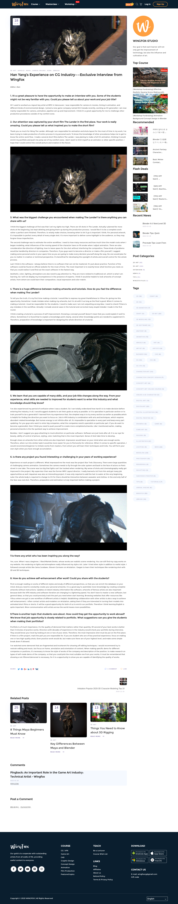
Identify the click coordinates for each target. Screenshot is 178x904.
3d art (13, 70)
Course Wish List (100, 854)
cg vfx (140, 366)
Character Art (144, 371)
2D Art (136, 262)
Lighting (141, 447)
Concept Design (68, 864)
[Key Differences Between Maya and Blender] (68, 737)
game (158, 424)
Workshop (71, 3)
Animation (142, 337)
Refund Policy (99, 876)
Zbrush (56, 70)
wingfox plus (139, 280)
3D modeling (143, 319)
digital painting (144, 418)
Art (157, 342)
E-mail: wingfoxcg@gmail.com (144, 874)
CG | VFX (64, 851)
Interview (137, 270)
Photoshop (143, 458)
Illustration (143, 441)
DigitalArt (142, 406)
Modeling (142, 453)
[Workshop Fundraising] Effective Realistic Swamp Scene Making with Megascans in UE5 (148, 92)
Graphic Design (67, 861)
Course (34, 4)
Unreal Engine (39, 70)
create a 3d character (147, 395)
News (135, 273)
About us (97, 873)
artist (140, 348)
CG (139, 360)
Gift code (135, 877)
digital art (143, 400)
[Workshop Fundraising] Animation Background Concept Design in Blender (150, 117)
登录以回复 (14, 784)
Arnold (21, 70)
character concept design (150, 377)
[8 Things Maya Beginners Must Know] (28, 722)
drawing (141, 424)
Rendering (142, 464)
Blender (141, 354)
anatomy (141, 331)
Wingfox (142, 493)
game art (141, 429)
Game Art (65, 854)
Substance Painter (146, 476)
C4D (158, 354)
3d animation (143, 308)
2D (139, 296)
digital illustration (147, 412)
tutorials (157, 482)
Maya (28, 70)
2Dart (154, 296)
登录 (29, 807)
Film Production (68, 871)
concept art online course (150, 389)
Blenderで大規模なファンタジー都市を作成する (159, 142)
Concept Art (143, 383)
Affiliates (97, 869)
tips (139, 482)
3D (139, 302)
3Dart (140, 313)
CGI (153, 360)
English (150, 899)
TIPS (135, 277)
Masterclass (52, 4)
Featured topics (67, 874)
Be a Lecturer (99, 851)
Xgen (49, 70)
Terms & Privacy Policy (103, 880)
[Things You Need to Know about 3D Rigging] (108, 721)
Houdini (141, 435)
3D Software (143, 325)
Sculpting (142, 470)
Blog (95, 866)
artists (157, 348)
